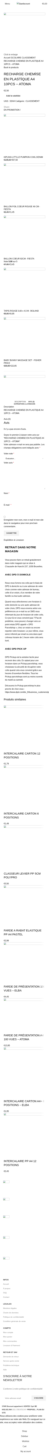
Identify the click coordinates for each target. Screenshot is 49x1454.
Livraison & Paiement (11, 1345)
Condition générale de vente (14, 1321)
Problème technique (11, 1365)
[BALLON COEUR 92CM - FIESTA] (24, 236)
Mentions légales (10, 1308)
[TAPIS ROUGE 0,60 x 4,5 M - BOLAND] (24, 288)
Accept (5, 1426)
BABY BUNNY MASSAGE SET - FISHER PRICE (22, 361)
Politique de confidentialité (13, 1317)
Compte (7, 1328)
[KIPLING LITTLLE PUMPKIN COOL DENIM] (24, 135)
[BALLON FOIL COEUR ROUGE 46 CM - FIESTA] (24, 184)
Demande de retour (11, 1357)
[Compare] (7, 748)
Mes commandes (10, 1341)
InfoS (6, 1280)
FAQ (5, 1293)
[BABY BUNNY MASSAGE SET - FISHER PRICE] (24, 338)
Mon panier (7, 1337)
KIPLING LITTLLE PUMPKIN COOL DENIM (23, 157)
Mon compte (8, 1332)
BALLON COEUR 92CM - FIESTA (19, 259)
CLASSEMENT (29, 58)
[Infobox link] (24, 1188)
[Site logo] (23, 4)
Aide (5, 1370)
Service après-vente (11, 1361)
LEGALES (7, 1304)
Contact (6, 1297)
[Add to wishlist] (20, 748)
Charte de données (10, 1313)
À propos (6, 1288)
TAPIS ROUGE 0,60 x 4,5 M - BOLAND (21, 311)
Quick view (14, 748)
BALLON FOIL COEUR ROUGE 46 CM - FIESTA (22, 207)
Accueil (7, 58)
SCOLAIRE (16, 58)
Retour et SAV (10, 1352)
